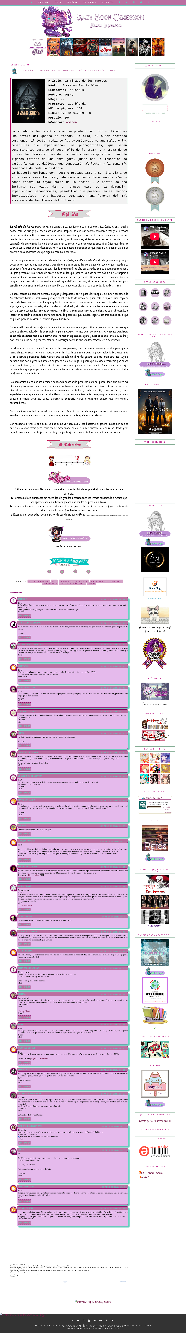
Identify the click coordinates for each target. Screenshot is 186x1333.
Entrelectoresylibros (29, 623)
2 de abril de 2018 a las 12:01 (113, 623)
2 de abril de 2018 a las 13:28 (113, 645)
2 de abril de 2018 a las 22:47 (113, 712)
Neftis (21, 733)
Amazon (71, 122)
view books (167, 812)
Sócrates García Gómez (72, 583)
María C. (145, 1177)
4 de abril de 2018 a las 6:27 (113, 841)
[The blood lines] (155, 740)
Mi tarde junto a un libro (31, 644)
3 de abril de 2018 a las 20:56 (113, 826)
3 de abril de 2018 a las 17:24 (113, 800)
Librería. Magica (26, 841)
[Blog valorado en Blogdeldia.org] (155, 586)
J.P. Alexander (25, 916)
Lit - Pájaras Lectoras (152, 1173)
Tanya (21, 1150)
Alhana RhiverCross (28, 867)
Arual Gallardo (26, 800)
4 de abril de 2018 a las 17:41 (113, 867)
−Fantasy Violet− (24, 1011)
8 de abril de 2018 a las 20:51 (113, 1048)
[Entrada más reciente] (11, 1281)
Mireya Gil (23, 666)
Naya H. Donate (25, 1208)
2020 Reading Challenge (155, 797)
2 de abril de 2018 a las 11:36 (113, 599)
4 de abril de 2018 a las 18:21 (113, 887)
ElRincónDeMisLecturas (30, 1126)
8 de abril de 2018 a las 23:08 (113, 1094)
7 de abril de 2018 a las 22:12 (113, 994)
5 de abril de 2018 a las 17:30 (113, 951)
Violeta (22, 994)
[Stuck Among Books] (155, 728)
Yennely (22, 826)
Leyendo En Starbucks (40, 1059)
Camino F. (22, 599)
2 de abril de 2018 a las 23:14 (113, 733)
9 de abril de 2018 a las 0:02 (113, 1126)
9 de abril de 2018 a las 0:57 (113, 1150)
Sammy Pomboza (26, 1187)
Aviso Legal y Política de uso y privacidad (93, 1326)
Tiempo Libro (33, 875)
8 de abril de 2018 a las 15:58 (113, 1025)
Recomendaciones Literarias (106, 581)
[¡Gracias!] (69, 566)
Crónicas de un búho (28, 752)
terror (91, 583)
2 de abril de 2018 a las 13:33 (113, 666)
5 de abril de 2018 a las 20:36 (113, 968)
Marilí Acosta (25, 886)
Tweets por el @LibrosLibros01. (155, 1121)
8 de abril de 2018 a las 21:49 (113, 1070)
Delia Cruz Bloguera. (29, 968)
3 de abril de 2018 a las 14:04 (113, 776)
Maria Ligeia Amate (27, 931)
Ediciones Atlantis (38, 581)
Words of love (25, 1070)
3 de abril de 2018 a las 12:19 (113, 753)
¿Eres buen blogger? (155, 598)
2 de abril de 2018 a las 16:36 (113, 688)
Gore (54, 581)
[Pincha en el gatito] (155, 623)
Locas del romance (28, 711)
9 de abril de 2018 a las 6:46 (113, 1187)
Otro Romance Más (25, 905)
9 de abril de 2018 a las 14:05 (113, 1209)
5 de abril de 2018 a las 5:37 (113, 917)
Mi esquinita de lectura (30, 776)
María (151, 802)
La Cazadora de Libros (29, 1093)
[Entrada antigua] (122, 1281)
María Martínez (109, 1328)
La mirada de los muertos (74, 581)
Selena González (26, 687)
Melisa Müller (25, 951)
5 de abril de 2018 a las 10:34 (113, 932)
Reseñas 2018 (50, 583)
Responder (24, 616)
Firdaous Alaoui (26, 1048)
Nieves (21, 1024)
